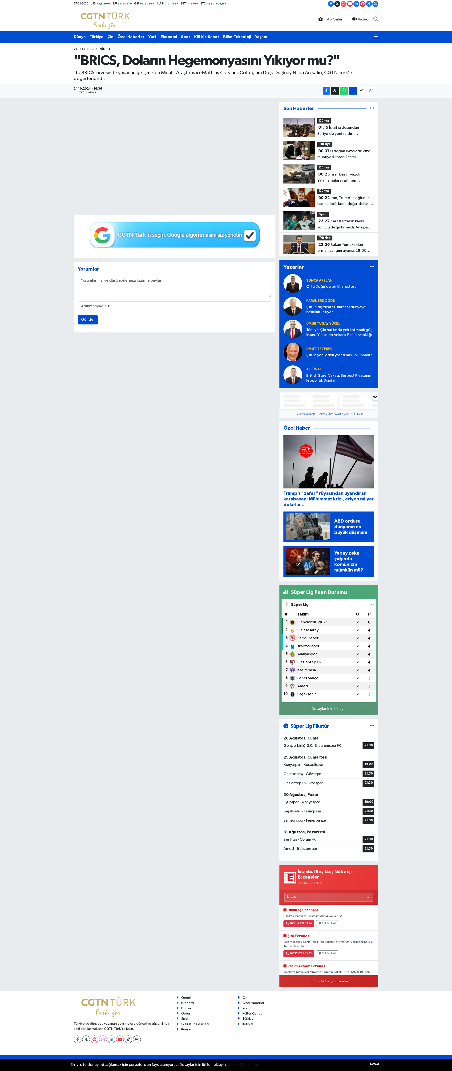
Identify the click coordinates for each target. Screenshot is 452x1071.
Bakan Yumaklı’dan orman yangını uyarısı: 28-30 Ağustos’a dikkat (342, 248)
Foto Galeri (333, 19)
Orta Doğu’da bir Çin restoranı (332, 287)
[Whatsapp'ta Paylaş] (344, 91)
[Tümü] (372, 109)
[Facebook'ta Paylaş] (326, 91)
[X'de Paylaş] (335, 91)
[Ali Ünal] (292, 375)
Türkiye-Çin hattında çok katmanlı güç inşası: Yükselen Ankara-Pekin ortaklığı (339, 332)
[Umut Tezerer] (292, 352)
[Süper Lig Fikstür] (372, 726)
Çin (110, 37)
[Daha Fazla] (353, 91)
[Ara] (375, 19)
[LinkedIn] (111, 1039)
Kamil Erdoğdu (320, 301)
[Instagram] (103, 1039)
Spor (185, 37)
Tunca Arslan (319, 280)
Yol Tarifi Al (329, 923)
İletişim (247, 1024)
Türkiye (96, 37)
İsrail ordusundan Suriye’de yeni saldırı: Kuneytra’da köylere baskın (341, 131)
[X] (86, 1039)
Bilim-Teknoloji (237, 37)
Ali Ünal (314, 369)
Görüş (186, 1013)
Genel (186, 997)
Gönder (88, 320)
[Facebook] (77, 1039)
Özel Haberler (130, 37)
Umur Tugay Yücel (323, 323)
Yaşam (261, 37)
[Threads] (137, 1039)
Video (363, 19)
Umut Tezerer (319, 349)
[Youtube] (120, 1039)
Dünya (80, 37)
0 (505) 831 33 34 (301, 923)
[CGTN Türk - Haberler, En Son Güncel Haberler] (106, 19)
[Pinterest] (94, 1039)
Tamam (374, 1064)
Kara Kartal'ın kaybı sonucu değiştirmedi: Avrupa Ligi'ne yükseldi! (342, 224)
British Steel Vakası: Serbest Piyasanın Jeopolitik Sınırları (338, 378)
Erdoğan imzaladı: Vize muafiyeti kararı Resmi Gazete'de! (343, 154)
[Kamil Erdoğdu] (292, 306)
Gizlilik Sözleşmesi (195, 1024)
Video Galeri (84, 49)
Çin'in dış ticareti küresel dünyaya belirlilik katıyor (335, 309)
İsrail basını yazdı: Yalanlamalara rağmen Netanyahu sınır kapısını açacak (344, 178)
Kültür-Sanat (206, 37)
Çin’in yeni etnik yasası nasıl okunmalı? (339, 355)
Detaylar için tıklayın (329, 709)
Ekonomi (169, 37)
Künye (186, 1029)
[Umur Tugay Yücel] (292, 329)
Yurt (152, 37)
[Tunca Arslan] (292, 284)
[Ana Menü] (376, 37)
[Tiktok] (128, 1039)
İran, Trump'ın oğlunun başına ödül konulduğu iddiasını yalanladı (344, 201)
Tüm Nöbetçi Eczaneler (331, 981)
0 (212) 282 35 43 (301, 953)
